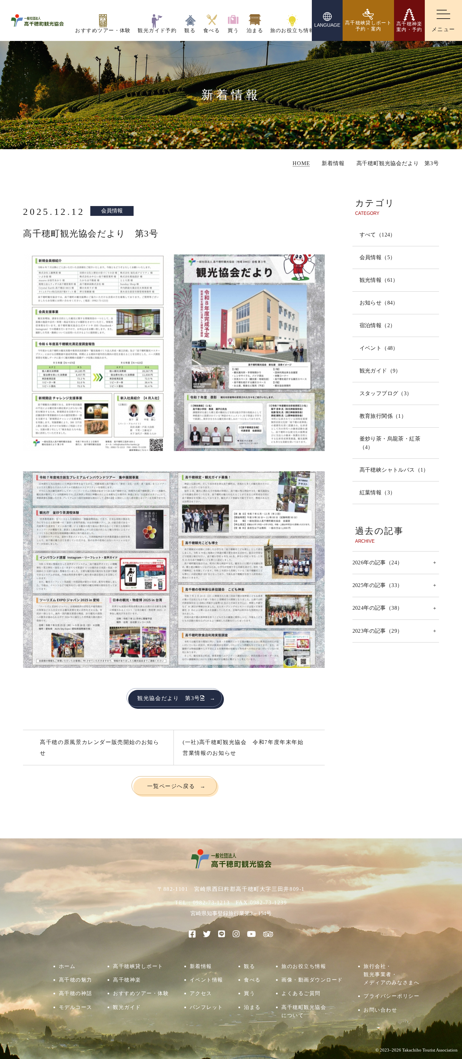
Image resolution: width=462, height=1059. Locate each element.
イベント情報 (206, 980)
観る (249, 966)
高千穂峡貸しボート (138, 966)
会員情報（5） (378, 257)
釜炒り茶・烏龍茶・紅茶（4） (390, 443)
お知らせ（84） (379, 303)
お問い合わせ (380, 1010)
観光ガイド (127, 1007)
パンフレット (206, 1007)
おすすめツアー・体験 (141, 993)
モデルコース (75, 1007)
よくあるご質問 (301, 993)
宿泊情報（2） (378, 325)
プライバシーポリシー (391, 996)
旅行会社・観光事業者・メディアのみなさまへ (391, 974)
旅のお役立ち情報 (303, 966)
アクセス (201, 993)
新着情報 (201, 966)
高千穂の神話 (75, 993)
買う (249, 993)
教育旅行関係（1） (383, 416)
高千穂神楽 (127, 980)
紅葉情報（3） (378, 492)
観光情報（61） (379, 280)
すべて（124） (378, 235)
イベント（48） (379, 348)
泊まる (252, 1007)
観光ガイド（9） (380, 371)
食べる (252, 980)
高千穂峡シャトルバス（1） (394, 470)
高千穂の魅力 (75, 980)
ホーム (67, 966)
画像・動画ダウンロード (312, 980)
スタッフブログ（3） (386, 393)
